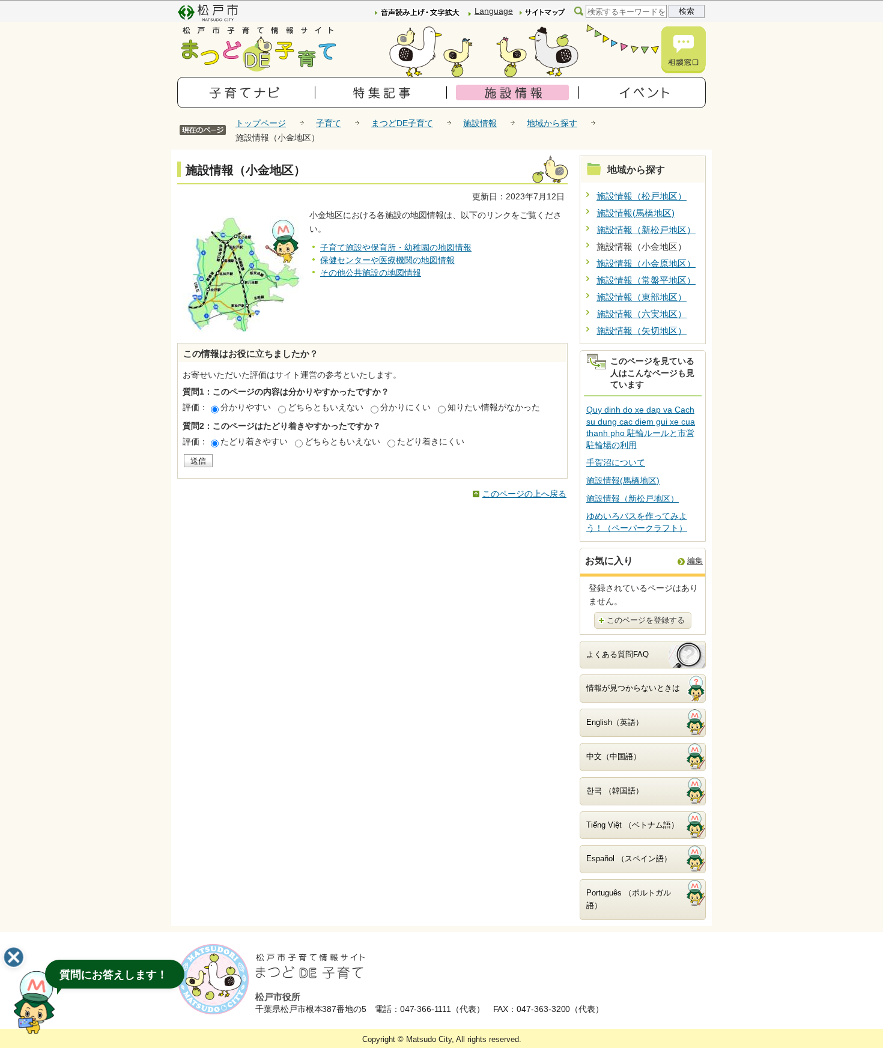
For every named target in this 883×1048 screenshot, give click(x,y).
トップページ (260, 123)
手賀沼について (615, 462)
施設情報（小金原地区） (646, 263)
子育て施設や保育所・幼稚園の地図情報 (396, 247)
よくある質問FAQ (617, 654)
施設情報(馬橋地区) (635, 213)
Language (494, 11)
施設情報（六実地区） (641, 314)
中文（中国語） (613, 756)
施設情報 (480, 123)
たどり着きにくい (430, 441)
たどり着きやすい (254, 441)
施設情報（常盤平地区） (646, 280)
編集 (695, 560)
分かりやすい (245, 407)
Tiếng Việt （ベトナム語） (632, 824)
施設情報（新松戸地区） (646, 230)
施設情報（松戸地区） (641, 196)
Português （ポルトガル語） (628, 899)
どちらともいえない (325, 407)
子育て (328, 123)
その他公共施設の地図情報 (370, 272)
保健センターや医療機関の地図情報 (387, 260)
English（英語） (614, 722)
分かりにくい (405, 407)
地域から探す (552, 123)
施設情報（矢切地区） (641, 331)
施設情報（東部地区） (641, 297)
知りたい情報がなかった (494, 407)
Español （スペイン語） (629, 858)
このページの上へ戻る (524, 493)
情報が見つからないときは (633, 687)
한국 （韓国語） (614, 790)
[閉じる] (14, 957)
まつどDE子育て (402, 123)
